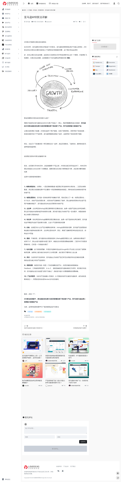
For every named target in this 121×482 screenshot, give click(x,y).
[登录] (114, 3)
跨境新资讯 (41, 10)
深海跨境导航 (37, 477)
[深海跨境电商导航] (31, 468)
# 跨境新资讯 (38, 311)
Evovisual (49, 477)
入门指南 (29, 10)
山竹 (26, 360)
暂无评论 (29, 417)
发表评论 (83, 442)
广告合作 (66, 466)
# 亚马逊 (30, 311)
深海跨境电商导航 (52, 360)
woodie (73, 360)
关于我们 (73, 466)
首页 (25, 10)
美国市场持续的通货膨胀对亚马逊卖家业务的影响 (55, 357)
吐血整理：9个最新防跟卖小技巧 (78, 357)
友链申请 (59, 466)
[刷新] (117, 57)
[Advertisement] (55, 33)
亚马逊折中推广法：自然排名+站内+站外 (78, 382)
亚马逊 (35, 10)
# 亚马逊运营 (47, 311)
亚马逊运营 (80, 299)
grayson (49, 21)
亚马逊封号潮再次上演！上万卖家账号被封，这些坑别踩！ (32, 357)
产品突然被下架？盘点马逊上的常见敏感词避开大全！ (55, 382)
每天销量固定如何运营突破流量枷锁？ (32, 382)
